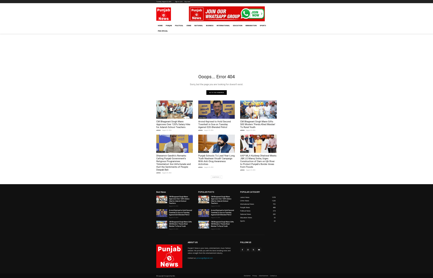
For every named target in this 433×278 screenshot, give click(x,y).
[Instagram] (269, 4)
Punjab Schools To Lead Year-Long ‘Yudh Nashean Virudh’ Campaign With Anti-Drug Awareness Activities (216, 159)
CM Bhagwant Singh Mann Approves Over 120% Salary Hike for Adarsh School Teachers (173, 124)
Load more (215, 177)
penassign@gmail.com (204, 258)
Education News (161, 117)
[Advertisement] (216, 50)
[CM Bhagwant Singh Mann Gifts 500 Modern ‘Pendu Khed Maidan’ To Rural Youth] (258, 109)
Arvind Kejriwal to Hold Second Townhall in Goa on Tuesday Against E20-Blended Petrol (214, 124)
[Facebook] (266, 4)
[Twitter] (272, 4)
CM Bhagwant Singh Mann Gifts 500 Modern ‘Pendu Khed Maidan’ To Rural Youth (257, 124)
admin (158, 130)
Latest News (202, 117)
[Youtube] (275, 4)
